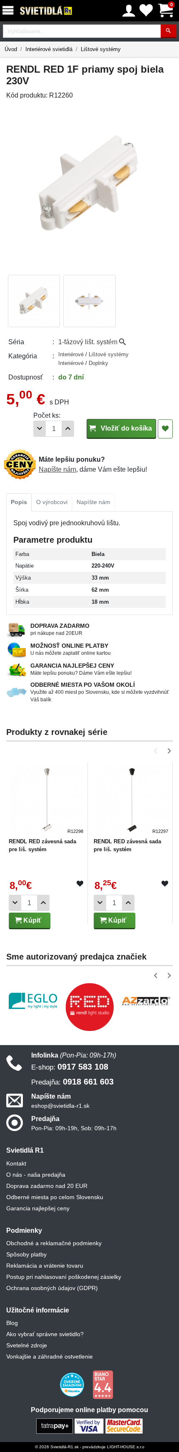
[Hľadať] (168, 31)
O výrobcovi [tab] (51, 502)
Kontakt (16, 1163)
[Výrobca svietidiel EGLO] (33, 1000)
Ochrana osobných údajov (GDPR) (52, 1288)
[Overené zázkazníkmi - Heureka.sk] (73, 1384)
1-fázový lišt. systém (88, 341)
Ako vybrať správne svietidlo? (45, 1334)
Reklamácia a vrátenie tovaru (44, 1265)
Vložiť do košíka (125, 428)
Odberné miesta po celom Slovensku (54, 1197)
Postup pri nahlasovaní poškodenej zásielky (63, 1276)
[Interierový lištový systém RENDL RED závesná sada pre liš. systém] (47, 799)
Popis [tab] (19, 502)
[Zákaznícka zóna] (129, 11)
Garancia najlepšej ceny (38, 1208)
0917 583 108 (69, 1066)
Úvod (11, 49)
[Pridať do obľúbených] (165, 428)
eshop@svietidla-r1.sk (60, 1105)
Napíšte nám (57, 469)
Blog (12, 1323)
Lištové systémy (101, 49)
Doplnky (98, 363)
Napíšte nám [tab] (93, 502)
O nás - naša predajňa (35, 1174)
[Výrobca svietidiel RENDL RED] (89, 1006)
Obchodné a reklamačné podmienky (54, 1243)
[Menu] (9, 10)
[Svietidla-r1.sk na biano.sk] (102, 1384)
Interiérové (71, 354)
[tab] (19, 502)
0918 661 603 (72, 1081)
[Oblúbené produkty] (146, 10)
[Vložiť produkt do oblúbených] (80, 884)
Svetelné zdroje (26, 1345)
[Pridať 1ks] (68, 429)
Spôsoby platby (26, 1254)
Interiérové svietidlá (48, 49)
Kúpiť (32, 920)
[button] (157, 751)
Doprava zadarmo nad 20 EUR (46, 1186)
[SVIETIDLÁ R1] (46, 10)
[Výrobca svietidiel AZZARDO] (146, 1001)
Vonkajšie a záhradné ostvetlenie (49, 1356)
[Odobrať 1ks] (39, 429)
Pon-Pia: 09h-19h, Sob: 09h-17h (74, 1128)
